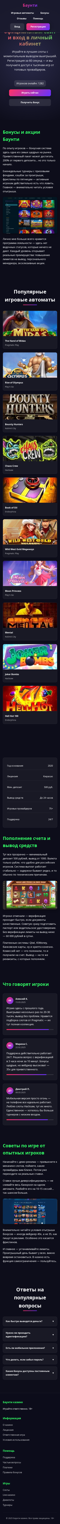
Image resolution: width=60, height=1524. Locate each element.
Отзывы (22, 18)
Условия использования (16, 1439)
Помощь (38, 18)
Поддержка (9, 1457)
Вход (17, 26)
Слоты (6, 1490)
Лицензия (8, 1429)
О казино (8, 1424)
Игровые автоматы (22, 12)
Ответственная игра (14, 1434)
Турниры (7, 1504)
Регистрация (38, 26)
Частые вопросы (12, 1462)
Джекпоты (8, 1499)
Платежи (7, 1467)
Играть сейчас (30, 92)
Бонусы (44, 12)
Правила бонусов (12, 1472)
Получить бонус (30, 102)
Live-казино (9, 1494)
